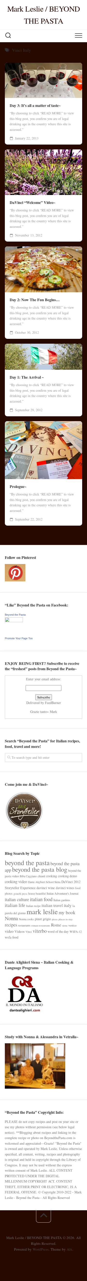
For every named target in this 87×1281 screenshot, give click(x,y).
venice (72, 925)
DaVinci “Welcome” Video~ (32, 202)
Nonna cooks (26, 919)
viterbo (40, 930)
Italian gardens (61, 900)
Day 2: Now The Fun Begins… (35, 299)
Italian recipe (33, 906)
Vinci (29, 931)
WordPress (41, 1249)
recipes (11, 925)
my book (67, 912)
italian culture (17, 899)
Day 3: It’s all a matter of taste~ (35, 105)
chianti (41, 876)
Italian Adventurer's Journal (62, 893)
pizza (55, 919)
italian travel (52, 905)
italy (68, 905)
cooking (51, 876)
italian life (15, 905)
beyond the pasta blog (39, 869)
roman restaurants (40, 925)
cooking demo (67, 876)
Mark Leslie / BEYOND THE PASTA (43, 14)
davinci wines (65, 888)
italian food (41, 899)
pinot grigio (43, 919)
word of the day (58, 931)
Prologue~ (18, 486)
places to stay (65, 919)
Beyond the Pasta (15, 614)
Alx (69, 1249)
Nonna (11, 918)
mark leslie (42, 911)
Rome (56, 925)
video (9, 931)
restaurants (24, 925)
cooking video (16, 881)
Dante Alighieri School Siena (44, 882)
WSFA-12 (76, 931)
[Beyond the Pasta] (14, 621)
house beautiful (37, 893)
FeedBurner (53, 702)
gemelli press (20, 893)
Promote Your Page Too (19, 638)
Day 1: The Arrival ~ (27, 377)
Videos (19, 931)
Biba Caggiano (28, 876)
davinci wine (45, 887)
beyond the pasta (27, 862)
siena (64, 925)
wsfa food (11, 937)
